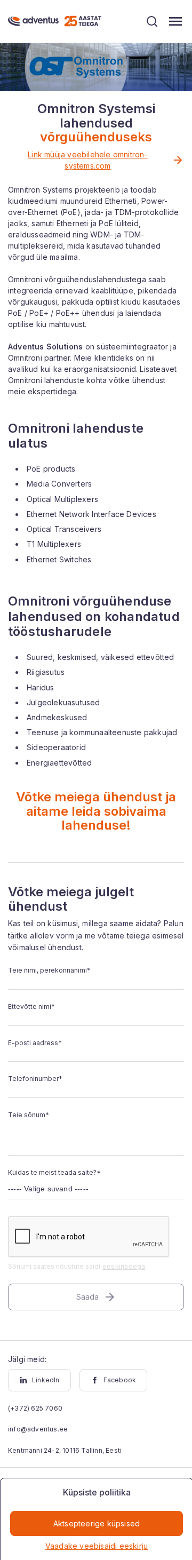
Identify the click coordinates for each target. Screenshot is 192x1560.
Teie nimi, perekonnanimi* (49, 970)
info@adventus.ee (38, 1429)
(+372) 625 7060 (35, 1408)
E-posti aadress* (35, 1043)
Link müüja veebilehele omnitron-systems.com (87, 160)
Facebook (120, 1380)
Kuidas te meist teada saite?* (54, 1172)
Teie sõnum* (28, 1115)
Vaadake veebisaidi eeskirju (96, 1545)
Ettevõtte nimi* (31, 1006)
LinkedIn (46, 1380)
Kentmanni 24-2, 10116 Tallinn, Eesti (65, 1450)
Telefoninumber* (35, 1079)
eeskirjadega (123, 1266)
